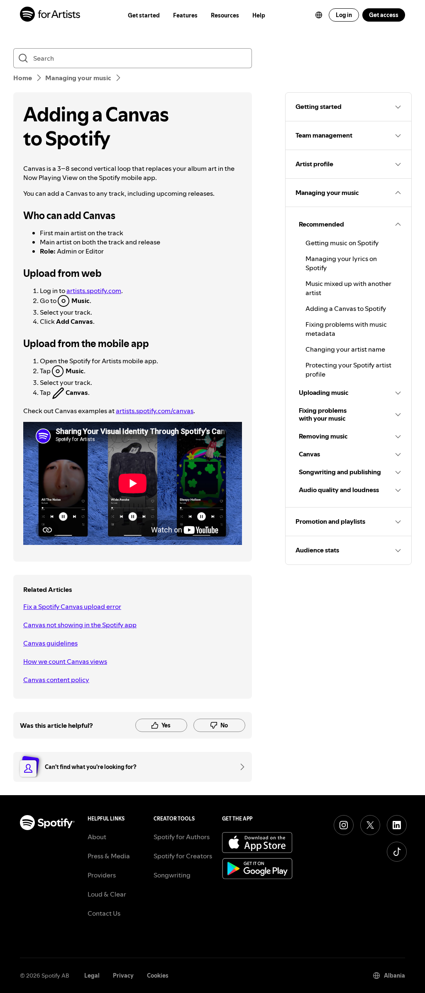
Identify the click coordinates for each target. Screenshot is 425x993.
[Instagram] (344, 825)
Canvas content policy (56, 679)
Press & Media (109, 855)
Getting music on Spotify (342, 242)
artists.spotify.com (93, 290)
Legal (92, 975)
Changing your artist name (345, 349)
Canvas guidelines (50, 643)
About (97, 836)
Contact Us (104, 913)
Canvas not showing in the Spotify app (80, 624)
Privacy (123, 975)
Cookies (158, 975)
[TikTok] (397, 852)
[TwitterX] (370, 825)
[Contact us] (239, 767)
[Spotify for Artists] (50, 15)
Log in (344, 15)
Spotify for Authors (182, 836)
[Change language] (318, 15)
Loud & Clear (107, 894)
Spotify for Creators (183, 855)
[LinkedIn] (397, 825)
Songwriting (172, 875)
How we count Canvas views (65, 661)
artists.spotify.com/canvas (154, 410)
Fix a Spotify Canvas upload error (72, 606)
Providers (102, 875)
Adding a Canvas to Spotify (345, 308)
